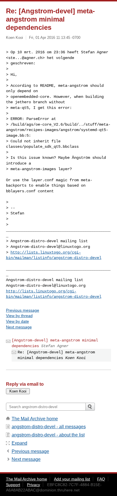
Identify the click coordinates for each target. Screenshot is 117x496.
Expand (19, 443)
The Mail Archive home (35, 418)
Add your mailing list (72, 479)
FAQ (101, 479)
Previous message (22, 310)
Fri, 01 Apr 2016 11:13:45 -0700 (54, 37)
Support (13, 484)
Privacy (33, 484)
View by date (17, 321)
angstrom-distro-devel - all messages (49, 426)
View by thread (19, 315)
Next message (19, 327)
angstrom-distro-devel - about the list (48, 434)
